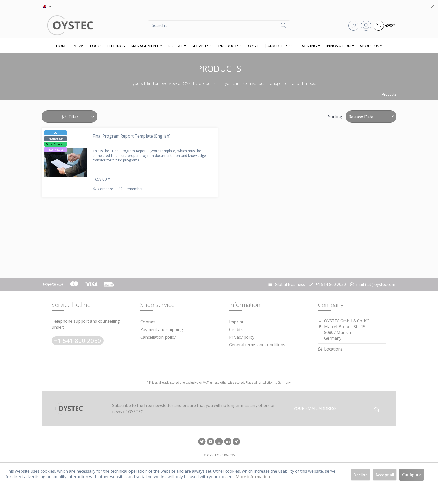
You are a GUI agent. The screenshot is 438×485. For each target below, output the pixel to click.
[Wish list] (353, 25)
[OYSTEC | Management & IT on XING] (236, 442)
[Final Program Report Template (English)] (65, 162)
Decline (360, 475)
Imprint (236, 322)
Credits (236, 329)
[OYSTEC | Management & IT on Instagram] (219, 442)
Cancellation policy (158, 337)
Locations (333, 349)
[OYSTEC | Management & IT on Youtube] (210, 442)
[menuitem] (219, 25)
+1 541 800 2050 (77, 340)
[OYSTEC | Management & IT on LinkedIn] (227, 442)
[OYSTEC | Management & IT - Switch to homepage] (95, 25)
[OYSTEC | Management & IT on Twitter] (202, 442)
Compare (105, 188)
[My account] (366, 25)
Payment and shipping (161, 329)
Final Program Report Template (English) (131, 136)
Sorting (335, 116)
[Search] (283, 25)
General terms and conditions (257, 344)
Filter (73, 117)
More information (253, 476)
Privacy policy (241, 337)
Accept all (384, 475)
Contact (147, 322)
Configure (411, 474)
